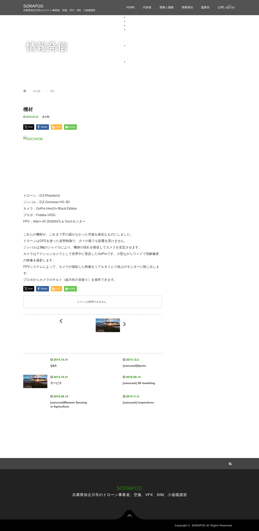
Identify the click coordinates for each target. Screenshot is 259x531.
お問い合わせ (135, 61)
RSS (230, 463)
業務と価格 (166, 7)
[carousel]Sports (134, 365)
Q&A (53, 365)
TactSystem (142, 49)
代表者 (147, 7)
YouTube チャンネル (148, 41)
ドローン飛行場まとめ (149, 37)
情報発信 (187, 7)
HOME (130, 7)
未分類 (45, 116)
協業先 (205, 7)
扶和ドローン (143, 57)
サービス (56, 383)
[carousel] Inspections (138, 402)
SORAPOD (33, 6)
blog (138, 33)
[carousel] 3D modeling (139, 383)
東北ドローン (143, 53)
